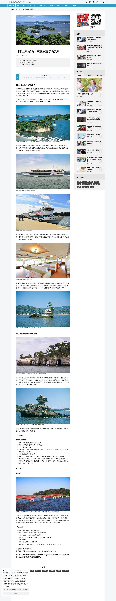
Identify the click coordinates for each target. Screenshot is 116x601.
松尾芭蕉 (52, 570)
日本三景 (31, 570)
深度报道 (51, 5)
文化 (29, 5)
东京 (92, 187)
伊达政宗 (65, 570)
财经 (18, 5)
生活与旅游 (42, 5)
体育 (96, 181)
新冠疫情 (96, 184)
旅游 (18, 55)
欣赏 (59, 570)
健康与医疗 (89, 181)
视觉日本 (59, 5)
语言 (75, 5)
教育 (79, 187)
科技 (35, 5)
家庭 (90, 184)
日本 (79, 184)
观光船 (44, 570)
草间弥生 (85, 187)
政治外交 (11, 5)
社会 (24, 5)
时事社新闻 (80, 181)
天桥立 (38, 570)
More (67, 5)
